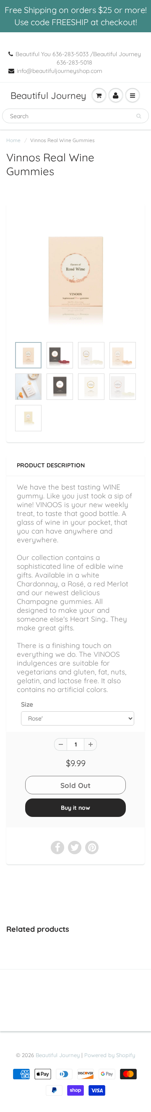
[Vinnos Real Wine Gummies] (75, 274)
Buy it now (75, 807)
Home (13, 140)
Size (27, 704)
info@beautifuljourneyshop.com (59, 71)
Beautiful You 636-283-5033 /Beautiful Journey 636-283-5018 (78, 58)
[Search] (138, 116)
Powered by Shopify (109, 1055)
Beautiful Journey (48, 95)
